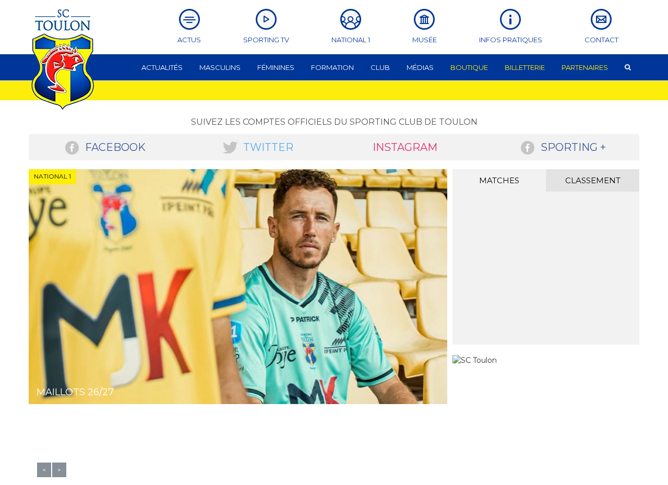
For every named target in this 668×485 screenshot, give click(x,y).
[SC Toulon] (474, 360)
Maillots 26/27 (75, 392)
